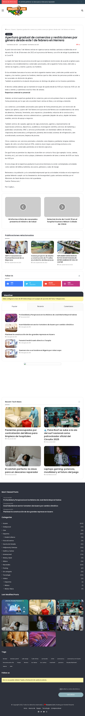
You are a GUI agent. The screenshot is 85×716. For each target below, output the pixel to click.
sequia (5, 666)
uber (11, 666)
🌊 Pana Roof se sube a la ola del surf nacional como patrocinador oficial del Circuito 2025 (60, 434)
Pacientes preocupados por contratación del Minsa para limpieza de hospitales (21, 433)
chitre (52, 659)
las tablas (34, 663)
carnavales (45, 659)
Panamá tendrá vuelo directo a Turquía (35, 340)
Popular (14, 306)
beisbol (5, 659)
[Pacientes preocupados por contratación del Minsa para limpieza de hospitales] (23, 417)
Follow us (6, 673)
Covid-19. (10, 55)
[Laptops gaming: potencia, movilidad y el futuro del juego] (62, 456)
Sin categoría (7, 572)
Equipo (39, 708)
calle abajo (25, 659)
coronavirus (60, 659)
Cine (4, 530)
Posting (5, 568)
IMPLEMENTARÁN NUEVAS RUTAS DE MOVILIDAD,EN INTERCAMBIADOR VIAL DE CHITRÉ (67, 259)
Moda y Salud (7, 558)
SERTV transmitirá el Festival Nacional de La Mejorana (14, 258)
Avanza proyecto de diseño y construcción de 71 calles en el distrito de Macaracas (42, 258)
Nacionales (6, 565)
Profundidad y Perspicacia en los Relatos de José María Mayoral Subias (48, 315)
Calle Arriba (34, 659)
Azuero (13, 29)
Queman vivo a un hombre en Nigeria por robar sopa (40, 350)
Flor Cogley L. (10, 187)
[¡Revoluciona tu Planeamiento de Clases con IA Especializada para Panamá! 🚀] (15, 607)
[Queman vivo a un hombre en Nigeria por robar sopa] (11, 353)
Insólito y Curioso (8, 551)
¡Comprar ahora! (56, 708)
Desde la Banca (10, 537)
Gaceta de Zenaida (9, 544)
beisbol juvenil (14, 659)
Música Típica (9, 589)
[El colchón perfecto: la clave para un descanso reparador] (23, 456)
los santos (43, 663)
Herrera (26, 663)
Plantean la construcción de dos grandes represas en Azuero (30, 334)
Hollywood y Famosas (10, 547)
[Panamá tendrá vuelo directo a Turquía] (11, 343)
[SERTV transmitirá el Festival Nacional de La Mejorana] (16, 247)
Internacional (7, 554)
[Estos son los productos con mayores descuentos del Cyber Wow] (15, 639)
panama (60, 663)
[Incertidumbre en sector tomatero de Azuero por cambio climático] (11, 328)
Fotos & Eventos (8, 541)
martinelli (52, 663)
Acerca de (32, 708)
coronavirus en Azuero (74, 659)
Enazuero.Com (50, 705)
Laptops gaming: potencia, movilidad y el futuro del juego (37, 2)
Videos (5, 578)
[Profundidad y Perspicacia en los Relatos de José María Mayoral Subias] (11, 318)
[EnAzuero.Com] (17, 11)
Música (5, 561)
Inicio (8, 29)
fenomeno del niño (8, 663)
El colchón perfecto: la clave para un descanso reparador (21, 470)
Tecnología (6, 575)
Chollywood (7, 527)
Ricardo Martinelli (72, 663)
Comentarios (68, 306)
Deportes (6, 534)
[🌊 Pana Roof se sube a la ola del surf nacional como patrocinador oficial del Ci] (62, 417)
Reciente (40, 306)
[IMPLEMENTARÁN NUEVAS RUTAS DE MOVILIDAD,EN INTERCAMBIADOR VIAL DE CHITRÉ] (68, 247)
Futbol (19, 663)
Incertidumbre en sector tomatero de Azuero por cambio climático (46, 324)
